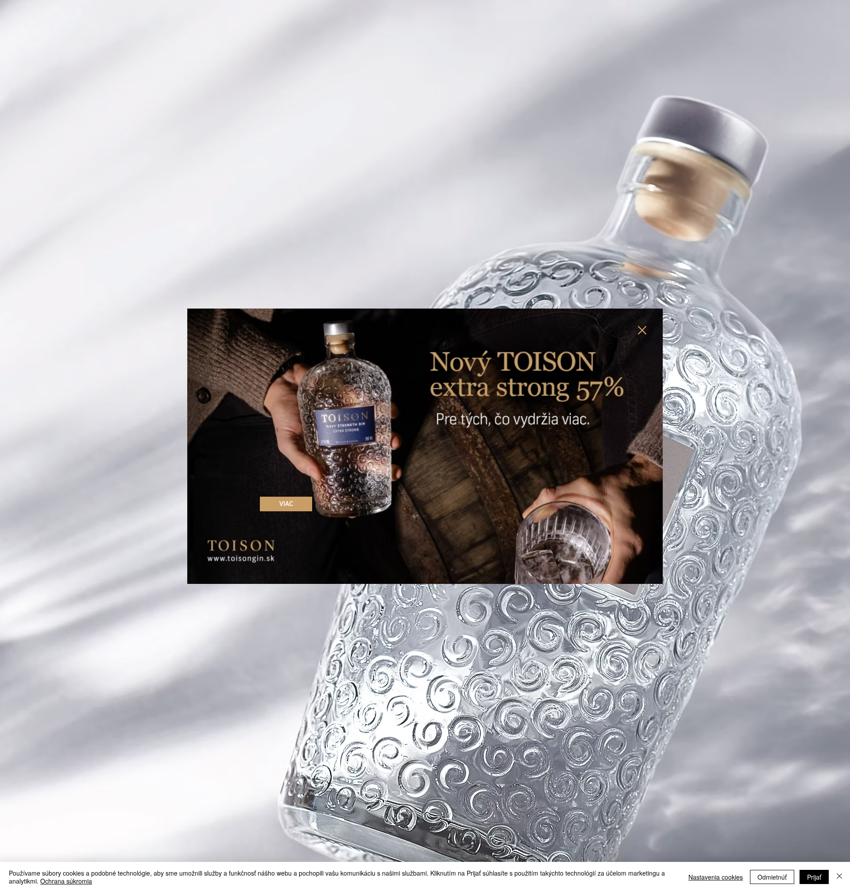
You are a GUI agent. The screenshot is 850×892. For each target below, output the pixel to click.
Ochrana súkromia (66, 881)
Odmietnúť (772, 877)
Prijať (814, 877)
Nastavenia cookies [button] (715, 877)
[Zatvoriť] (839, 877)
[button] (642, 330)
